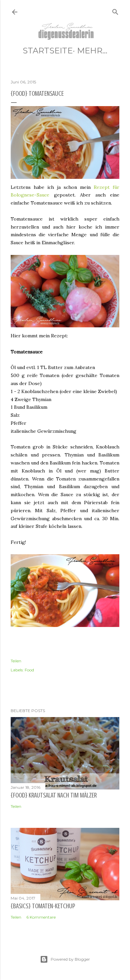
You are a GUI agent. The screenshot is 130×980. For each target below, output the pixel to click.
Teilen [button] (16, 660)
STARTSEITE (48, 50)
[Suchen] (115, 10)
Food (29, 669)
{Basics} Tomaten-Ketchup (43, 906)
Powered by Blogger (70, 959)
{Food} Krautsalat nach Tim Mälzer (54, 795)
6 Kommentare (41, 917)
